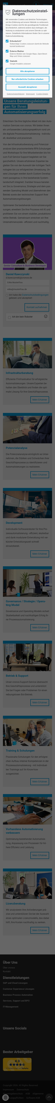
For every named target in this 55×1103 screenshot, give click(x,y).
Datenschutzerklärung (15, 94)
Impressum (30, 94)
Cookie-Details (42, 94)
